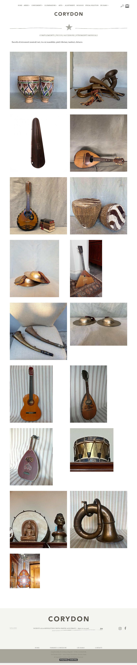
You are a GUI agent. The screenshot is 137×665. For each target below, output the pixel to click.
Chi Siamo (81, 648)
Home (37, 648)
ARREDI (26, 5)
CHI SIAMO (104, 5)
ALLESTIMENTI (70, 5)
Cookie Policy (73, 659)
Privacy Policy (64, 659)
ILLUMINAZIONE (50, 5)
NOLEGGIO (80, 5)
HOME (20, 5)
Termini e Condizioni (58, 648)
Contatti (98, 648)
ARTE (60, 5)
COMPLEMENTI (36, 5)
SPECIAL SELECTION (91, 5)
